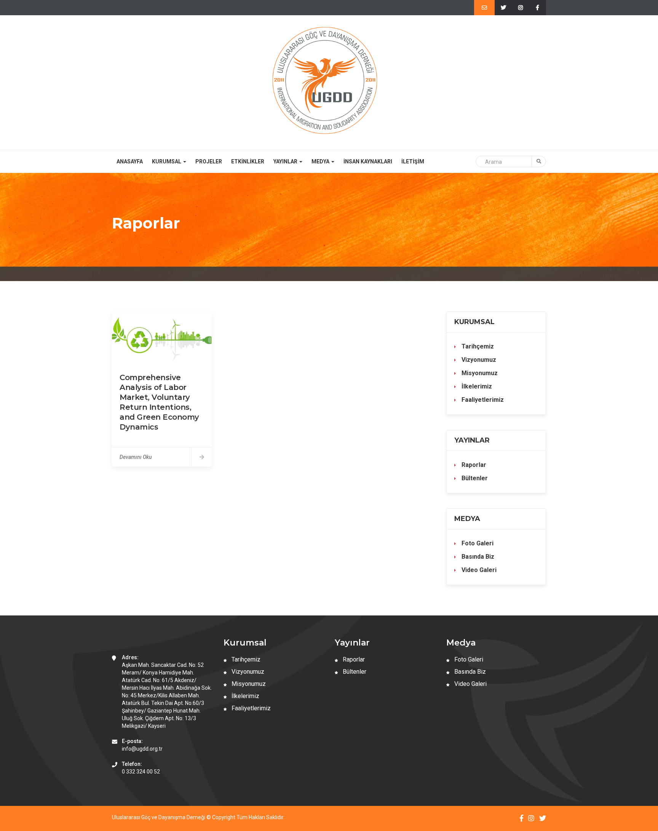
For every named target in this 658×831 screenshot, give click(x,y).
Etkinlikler (247, 161)
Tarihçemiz (477, 346)
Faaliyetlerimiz (482, 399)
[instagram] (520, 7)
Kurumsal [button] (167, 161)
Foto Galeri (477, 543)
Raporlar (473, 464)
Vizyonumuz (478, 359)
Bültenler (474, 478)
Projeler (208, 161)
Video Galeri (478, 570)
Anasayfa (130, 161)
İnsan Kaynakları (367, 161)
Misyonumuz (479, 373)
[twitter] (503, 7)
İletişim (412, 161)
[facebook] (537, 7)
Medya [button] (321, 161)
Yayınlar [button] (286, 161)
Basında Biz (477, 556)
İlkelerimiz (476, 386)
